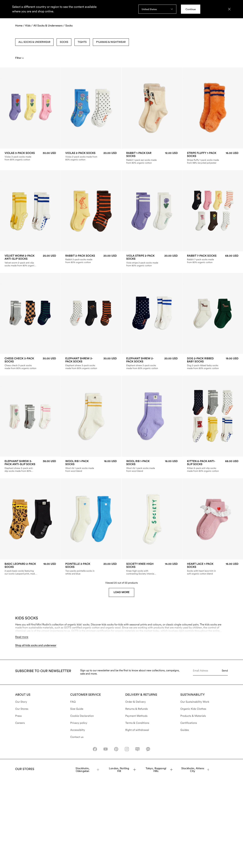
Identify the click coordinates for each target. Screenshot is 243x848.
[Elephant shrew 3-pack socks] (91, 363)
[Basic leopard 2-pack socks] (30, 568)
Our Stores (21, 708)
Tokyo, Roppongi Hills (156, 769)
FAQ (73, 701)
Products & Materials (193, 716)
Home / (19, 25)
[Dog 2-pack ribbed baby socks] (212, 363)
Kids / (29, 25)
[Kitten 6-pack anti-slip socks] (212, 466)
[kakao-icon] (148, 749)
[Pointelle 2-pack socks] (91, 568)
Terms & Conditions (137, 723)
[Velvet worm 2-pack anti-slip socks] (30, 260)
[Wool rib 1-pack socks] (91, 466)
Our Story (21, 701)
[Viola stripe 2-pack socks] (152, 260)
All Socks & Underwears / (49, 25)
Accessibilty (77, 730)
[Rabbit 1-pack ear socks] (152, 158)
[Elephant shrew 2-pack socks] (152, 363)
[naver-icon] (137, 749)
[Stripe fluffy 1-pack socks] (212, 158)
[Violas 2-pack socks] (91, 156)
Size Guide (76, 708)
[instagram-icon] (127, 749)
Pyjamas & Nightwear (110, 42)
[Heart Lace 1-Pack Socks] (212, 568)
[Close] (229, 9)
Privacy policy (78, 723)
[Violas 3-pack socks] (30, 156)
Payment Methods (136, 716)
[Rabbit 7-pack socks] (212, 259)
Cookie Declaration (82, 716)
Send (225, 670)
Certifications (188, 723)
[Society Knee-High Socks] (152, 568)
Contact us (77, 737)
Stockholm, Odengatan (82, 769)
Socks (69, 25)
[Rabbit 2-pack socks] (91, 259)
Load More (121, 592)
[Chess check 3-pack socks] (30, 363)
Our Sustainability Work (194, 701)
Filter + (19, 57)
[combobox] (157, 9)
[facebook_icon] (95, 749)
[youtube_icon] (105, 749)
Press (18, 716)
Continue (190, 9)
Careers (20, 723)
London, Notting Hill (119, 769)
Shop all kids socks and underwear (35, 645)
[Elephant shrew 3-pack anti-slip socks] (30, 466)
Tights (82, 42)
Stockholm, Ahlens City (192, 769)
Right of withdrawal (137, 730)
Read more (21, 636)
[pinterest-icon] (116, 749)
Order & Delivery (135, 701)
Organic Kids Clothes (193, 708)
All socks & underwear (34, 42)
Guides (184, 730)
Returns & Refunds (136, 708)
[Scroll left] (11, 108)
